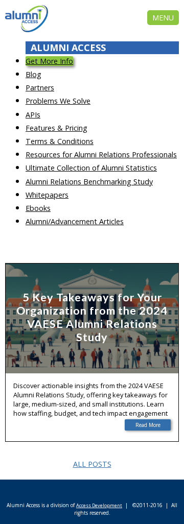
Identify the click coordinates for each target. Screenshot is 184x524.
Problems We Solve (58, 101)
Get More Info (49, 61)
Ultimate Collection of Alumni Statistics (91, 168)
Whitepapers (47, 195)
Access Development (99, 505)
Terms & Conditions (60, 141)
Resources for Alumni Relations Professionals (101, 154)
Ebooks (38, 208)
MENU (163, 17)
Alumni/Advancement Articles (75, 221)
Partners (40, 87)
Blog (33, 74)
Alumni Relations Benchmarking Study (89, 181)
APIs (33, 115)
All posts (92, 464)
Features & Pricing (56, 128)
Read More (147, 424)
